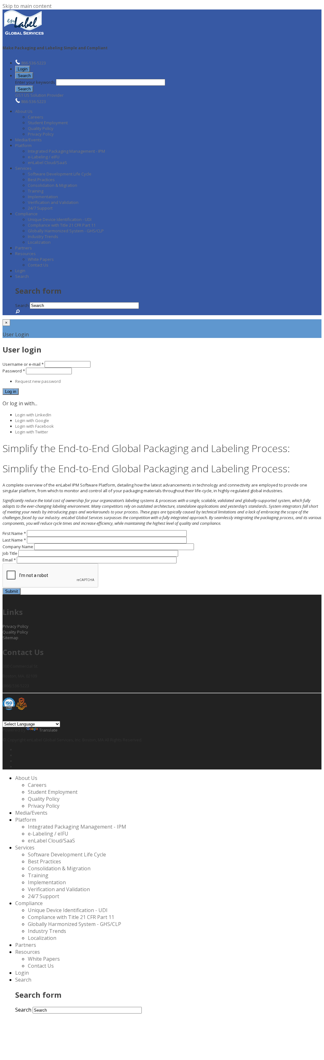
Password (14, 371)
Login (23, 69)
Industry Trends (43, 236)
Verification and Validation (53, 202)
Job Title (10, 553)
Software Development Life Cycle (59, 174)
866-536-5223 (33, 63)
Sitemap (10, 637)
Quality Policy (40, 128)
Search (24, 75)
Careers (35, 117)
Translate (48, 730)
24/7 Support (40, 208)
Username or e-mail (23, 364)
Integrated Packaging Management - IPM (66, 151)
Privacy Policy (41, 134)
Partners (23, 248)
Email (9, 560)
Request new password (38, 381)
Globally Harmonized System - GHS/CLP (66, 231)
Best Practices (41, 179)
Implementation (43, 196)
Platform (23, 145)
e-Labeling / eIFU (43, 157)
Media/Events (28, 140)
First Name (14, 533)
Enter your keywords (35, 82)
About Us (24, 111)
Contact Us (38, 265)
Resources (25, 253)
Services (23, 168)
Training (35, 191)
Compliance (26, 214)
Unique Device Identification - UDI (59, 219)
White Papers (41, 259)
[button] (24, 75)
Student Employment (48, 123)
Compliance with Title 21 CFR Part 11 (62, 225)
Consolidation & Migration (52, 185)
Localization (39, 242)
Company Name (18, 546)
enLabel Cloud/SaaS (47, 162)
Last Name (14, 540)
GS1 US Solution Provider (39, 95)
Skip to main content (27, 6)
